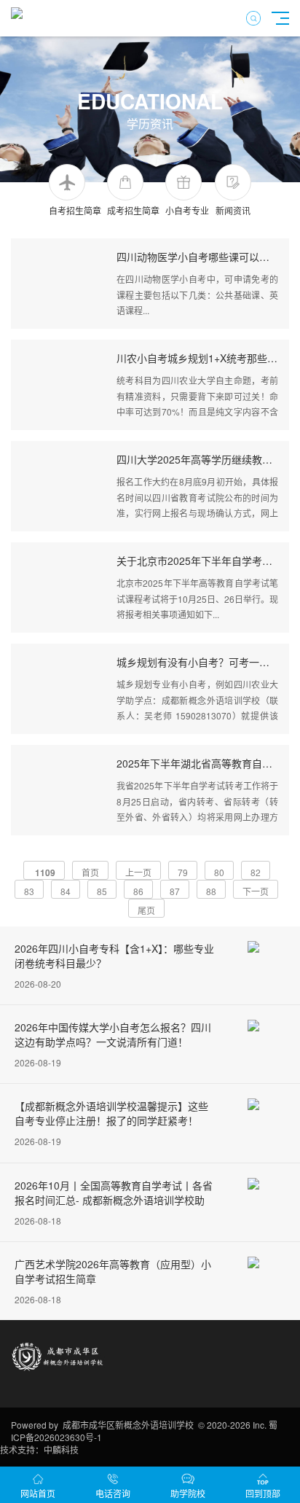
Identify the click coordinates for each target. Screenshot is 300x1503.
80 (219, 872)
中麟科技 (61, 1449)
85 (102, 891)
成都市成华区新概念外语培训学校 (128, 1424)
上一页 (138, 872)
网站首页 (37, 1493)
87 (175, 891)
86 (138, 891)
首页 (90, 872)
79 (183, 872)
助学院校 (187, 1493)
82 (255, 872)
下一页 (255, 891)
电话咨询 (112, 1493)
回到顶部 (262, 1493)
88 (211, 891)
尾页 (146, 910)
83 (29, 891)
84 (65, 891)
